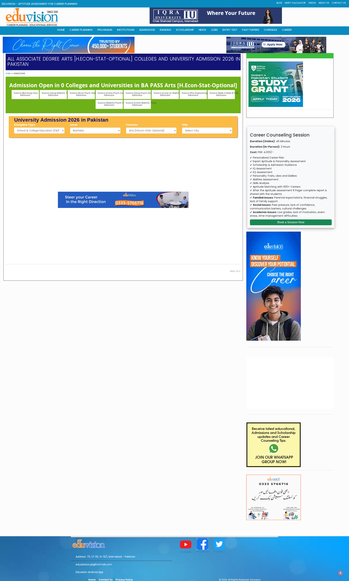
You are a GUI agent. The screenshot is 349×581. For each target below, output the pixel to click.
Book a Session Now (290, 222)
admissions (147, 30)
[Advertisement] (123, 164)
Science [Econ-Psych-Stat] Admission (82, 94)
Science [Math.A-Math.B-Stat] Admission (222, 94)
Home (8, 73)
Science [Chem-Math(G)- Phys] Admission (138, 104)
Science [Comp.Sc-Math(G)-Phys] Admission (166, 94)
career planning (81, 30)
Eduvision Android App (89, 572)
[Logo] (121, 543)
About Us (323, 2)
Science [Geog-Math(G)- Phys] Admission (54, 94)
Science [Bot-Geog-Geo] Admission (26, 94)
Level (73, 125)
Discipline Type (24, 125)
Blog (279, 2)
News (202, 30)
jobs (214, 30)
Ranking (165, 30)
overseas (270, 30)
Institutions (126, 30)
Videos (312, 2)
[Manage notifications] (340, 573)
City (185, 125)
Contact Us (339, 2)
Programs (104, 30)
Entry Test (229, 30)
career (287, 30)
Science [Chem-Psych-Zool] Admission (110, 94)
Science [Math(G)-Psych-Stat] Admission (110, 104)
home (61, 30)
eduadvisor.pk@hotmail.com (94, 564)
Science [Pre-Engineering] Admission (194, 94)
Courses (132, 125)
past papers (250, 30)
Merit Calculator (295, 2)
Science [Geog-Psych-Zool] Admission (138, 94)
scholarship (185, 30)
